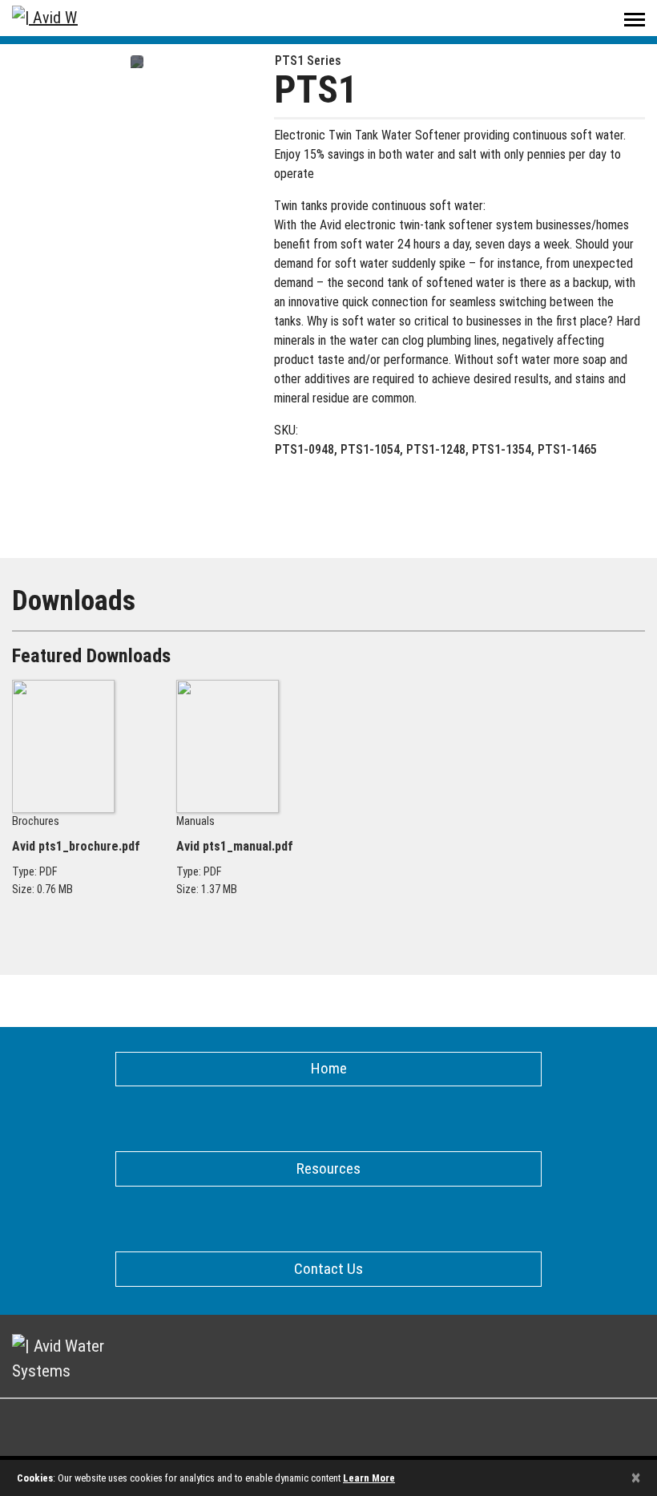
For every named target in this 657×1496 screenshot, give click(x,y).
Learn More (369, 1478)
